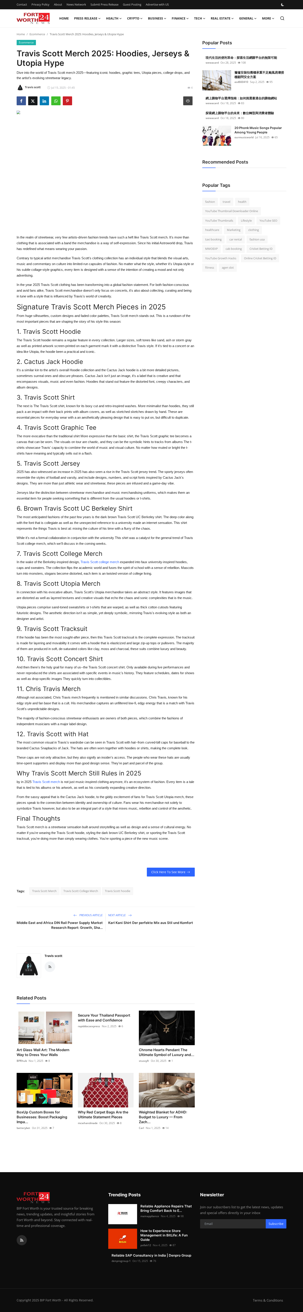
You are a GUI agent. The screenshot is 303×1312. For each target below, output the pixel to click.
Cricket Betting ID (261, 249)
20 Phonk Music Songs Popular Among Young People (258, 130)
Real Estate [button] (220, 18)
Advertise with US (157, 4)
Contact (22, 4)
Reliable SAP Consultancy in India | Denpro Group (151, 1255)
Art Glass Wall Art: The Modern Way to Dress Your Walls (43, 1052)
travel (226, 202)
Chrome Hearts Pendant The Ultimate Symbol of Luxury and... (166, 1052)
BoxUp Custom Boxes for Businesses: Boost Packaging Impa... (42, 1117)
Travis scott (53, 956)
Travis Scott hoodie (117, 891)
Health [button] (112, 18)
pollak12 (145, 1245)
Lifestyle (246, 221)
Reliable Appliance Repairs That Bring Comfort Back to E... (166, 1208)
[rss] (22, 1240)
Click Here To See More (168, 872)
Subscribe (276, 1224)
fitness (209, 268)
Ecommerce (37, 34)
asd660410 (241, 82)
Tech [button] (198, 18)
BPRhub (22, 1061)
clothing (253, 230)
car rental (235, 239)
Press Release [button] (85, 18)
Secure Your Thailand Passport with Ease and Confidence (104, 1017)
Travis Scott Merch (44, 891)
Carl (141, 1128)
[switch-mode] (283, 4)
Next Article (117, 915)
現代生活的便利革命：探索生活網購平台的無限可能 (241, 57)
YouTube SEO (268, 221)
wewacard (212, 62)
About (58, 4)
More (266, 18)
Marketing (233, 230)
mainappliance (149, 1216)
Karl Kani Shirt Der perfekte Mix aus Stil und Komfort (150, 923)
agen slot (228, 268)
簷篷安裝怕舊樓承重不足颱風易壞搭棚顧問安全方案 (259, 74)
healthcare (212, 230)
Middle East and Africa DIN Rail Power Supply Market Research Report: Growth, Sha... (60, 925)
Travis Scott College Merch (80, 891)
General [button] (246, 18)
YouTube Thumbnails (219, 221)
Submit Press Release (104, 4)
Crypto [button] (133, 18)
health (242, 202)
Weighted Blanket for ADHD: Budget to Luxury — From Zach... (163, 1117)
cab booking (234, 249)
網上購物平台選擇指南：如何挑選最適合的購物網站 (241, 98)
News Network (76, 4)
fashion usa (257, 239)
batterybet (23, 1128)
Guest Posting (132, 4)
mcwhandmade (88, 1123)
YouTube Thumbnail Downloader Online (231, 211)
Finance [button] (178, 18)
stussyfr (144, 1061)
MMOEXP (211, 249)
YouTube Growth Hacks (220, 258)
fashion (210, 202)
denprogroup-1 (121, 1261)
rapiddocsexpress (89, 1026)
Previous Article (91, 915)
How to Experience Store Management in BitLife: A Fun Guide (164, 1235)
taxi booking (213, 239)
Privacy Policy (40, 4)
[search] (282, 18)
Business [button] (155, 18)
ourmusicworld (244, 137)
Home (64, 18)
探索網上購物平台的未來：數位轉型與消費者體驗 (240, 113)
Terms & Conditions (268, 1300)
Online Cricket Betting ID (260, 258)
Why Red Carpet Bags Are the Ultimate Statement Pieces (103, 1114)
